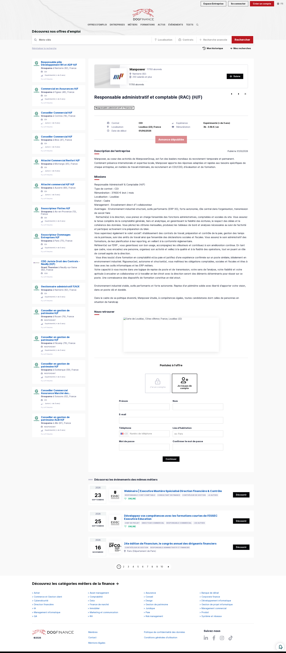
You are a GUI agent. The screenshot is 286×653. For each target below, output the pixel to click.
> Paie (147, 612)
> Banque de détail (209, 593)
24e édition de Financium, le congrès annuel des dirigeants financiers (170, 543)
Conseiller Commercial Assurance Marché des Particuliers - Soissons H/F (56, 392)
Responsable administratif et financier (114, 108)
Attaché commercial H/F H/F (57, 184)
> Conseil (148, 597)
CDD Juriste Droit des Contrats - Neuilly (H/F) (60, 262)
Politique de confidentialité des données (164, 632)
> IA (34, 608)
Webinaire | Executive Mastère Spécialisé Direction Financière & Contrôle (173, 491)
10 (162, 566)
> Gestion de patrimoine (156, 604)
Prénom (123, 401)
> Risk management (153, 616)
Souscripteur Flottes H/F (55, 208)
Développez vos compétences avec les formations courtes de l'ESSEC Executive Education (170, 517)
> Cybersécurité (40, 600)
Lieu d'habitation (182, 428)
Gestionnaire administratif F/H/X (60, 286)
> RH (90, 616)
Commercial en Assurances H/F (59, 88)
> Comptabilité (95, 597)
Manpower (137, 69)
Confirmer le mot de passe (188, 441)
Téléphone (125, 428)
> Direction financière (43, 604)
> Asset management (98, 593)
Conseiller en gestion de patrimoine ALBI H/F (55, 418)
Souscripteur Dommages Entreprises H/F (55, 236)
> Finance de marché (98, 604)
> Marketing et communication (103, 612)
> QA (34, 616)
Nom (175, 401)
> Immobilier (94, 608)
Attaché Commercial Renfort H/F (60, 160)
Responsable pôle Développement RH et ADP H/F (59, 63)
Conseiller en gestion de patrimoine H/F (55, 312)
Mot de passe (127, 441)
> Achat (36, 593)
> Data (91, 600)
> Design (148, 600)
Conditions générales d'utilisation (160, 637)
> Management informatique (46, 612)
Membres (93, 632)
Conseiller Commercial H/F (56, 112)
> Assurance (150, 593)
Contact (92, 637)
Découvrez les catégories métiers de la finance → (75, 583)
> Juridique (149, 608)
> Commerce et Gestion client (47, 597)
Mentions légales (96, 643)
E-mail (122, 414)
